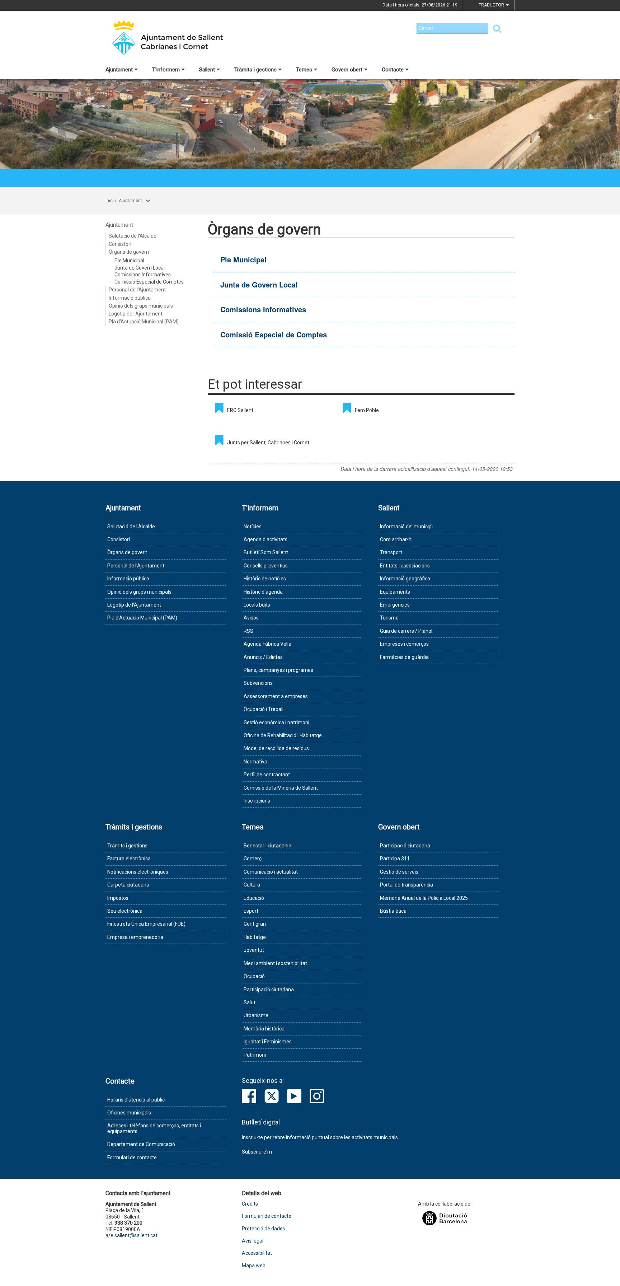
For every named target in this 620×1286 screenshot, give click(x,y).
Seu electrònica (124, 911)
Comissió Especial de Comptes (149, 282)
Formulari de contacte (132, 1157)
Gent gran (255, 924)
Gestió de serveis (399, 872)
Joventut (254, 950)
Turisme (389, 618)
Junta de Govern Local (139, 268)
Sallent (207, 69)
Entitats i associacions (405, 566)
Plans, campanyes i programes (278, 670)
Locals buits (257, 605)
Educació (254, 898)
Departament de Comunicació (141, 1144)
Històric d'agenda (263, 592)
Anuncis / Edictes (263, 657)
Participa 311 (395, 858)
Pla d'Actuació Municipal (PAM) (144, 321)
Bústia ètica (393, 911)
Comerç (253, 858)
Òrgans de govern (129, 252)
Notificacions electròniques (137, 872)
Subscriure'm (257, 1152)
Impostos (117, 898)
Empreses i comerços (404, 644)
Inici (109, 200)
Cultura (252, 885)
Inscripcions (257, 801)
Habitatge (255, 937)
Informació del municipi (406, 526)
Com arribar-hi (396, 539)
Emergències (395, 605)
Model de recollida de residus (276, 748)
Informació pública (130, 298)
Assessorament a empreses (276, 696)
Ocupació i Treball (263, 709)
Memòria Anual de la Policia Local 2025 (424, 898)
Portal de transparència (406, 885)
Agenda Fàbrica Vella (267, 644)
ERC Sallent (240, 410)
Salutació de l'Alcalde (132, 236)
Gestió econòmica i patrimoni (276, 722)
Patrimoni (255, 1055)
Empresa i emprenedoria (135, 937)
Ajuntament (119, 69)
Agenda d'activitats (265, 539)
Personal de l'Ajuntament (137, 290)
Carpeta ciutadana (128, 885)
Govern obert (347, 69)
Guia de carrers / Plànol (406, 631)
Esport (251, 911)
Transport (391, 552)
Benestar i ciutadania (267, 845)
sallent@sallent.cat (136, 1235)
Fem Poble (367, 410)
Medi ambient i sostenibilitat (275, 963)
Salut (249, 1002)
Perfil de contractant (267, 774)
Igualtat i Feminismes (268, 1041)
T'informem (166, 69)
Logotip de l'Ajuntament (136, 314)
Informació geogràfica (405, 578)
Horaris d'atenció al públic (136, 1100)
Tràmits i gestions (255, 69)
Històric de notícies (265, 578)
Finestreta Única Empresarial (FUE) (146, 924)
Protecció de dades (263, 1228)
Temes (304, 69)
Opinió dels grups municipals (141, 306)
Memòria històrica (264, 1029)
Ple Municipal (129, 260)
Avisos (251, 618)
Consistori (120, 244)
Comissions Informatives (142, 274)
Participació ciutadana (269, 989)
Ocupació (254, 976)
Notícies (253, 526)
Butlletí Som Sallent (266, 552)
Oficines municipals (129, 1113)
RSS (248, 631)
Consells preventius (266, 566)
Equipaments (395, 592)
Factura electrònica (129, 858)
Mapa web (254, 1265)
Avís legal (252, 1241)
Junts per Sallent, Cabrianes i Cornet (268, 442)
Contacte (393, 69)
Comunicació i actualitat (271, 872)
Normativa (255, 761)
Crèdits (250, 1204)
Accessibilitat (257, 1253)
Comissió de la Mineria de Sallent (281, 788)
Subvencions (258, 683)
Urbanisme (256, 1015)
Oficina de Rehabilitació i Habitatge (283, 735)
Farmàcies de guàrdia (404, 657)
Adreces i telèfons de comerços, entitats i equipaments (154, 1128)
